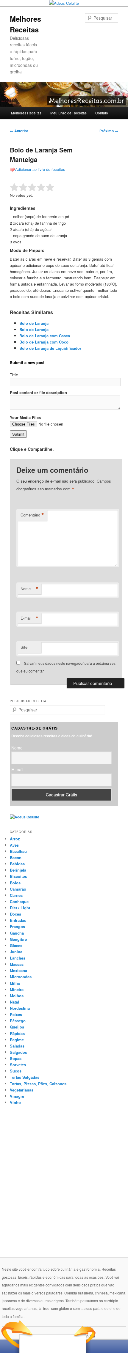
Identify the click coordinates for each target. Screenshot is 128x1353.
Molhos (17, 995)
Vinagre (17, 1096)
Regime (17, 1039)
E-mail (29, 618)
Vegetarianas (21, 1090)
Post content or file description (38, 392)
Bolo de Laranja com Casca (44, 335)
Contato (101, 112)
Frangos (17, 926)
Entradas (18, 920)
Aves (14, 845)
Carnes (16, 895)
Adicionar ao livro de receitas (40, 169)
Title (14, 374)
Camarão (18, 889)
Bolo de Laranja (34, 323)
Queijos (17, 1027)
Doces (15, 914)
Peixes (16, 1014)
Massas (17, 964)
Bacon (15, 857)
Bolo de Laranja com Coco (43, 342)
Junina (16, 951)
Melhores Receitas (26, 112)
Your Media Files (25, 417)
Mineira (17, 989)
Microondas (21, 976)
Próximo (108, 130)
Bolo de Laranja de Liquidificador (50, 348)
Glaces (16, 945)
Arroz (15, 839)
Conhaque (19, 901)
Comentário (32, 515)
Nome (29, 588)
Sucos (15, 1071)
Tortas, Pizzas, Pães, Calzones (38, 1083)
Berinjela (18, 870)
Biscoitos (18, 876)
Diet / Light (20, 908)
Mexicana (18, 970)
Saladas (17, 1046)
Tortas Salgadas (24, 1077)
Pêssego (18, 1020)
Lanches (17, 958)
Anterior (19, 130)
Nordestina (20, 1008)
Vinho (15, 1102)
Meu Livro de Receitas (68, 112)
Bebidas (17, 864)
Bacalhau (18, 851)
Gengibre (18, 939)
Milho (15, 983)
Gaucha (17, 933)
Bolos (15, 883)
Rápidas (17, 1033)
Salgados (18, 1052)
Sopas (15, 1058)
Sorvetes (18, 1064)
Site (24, 647)
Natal (14, 1002)
